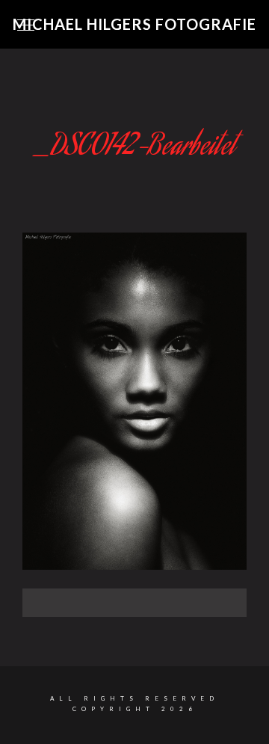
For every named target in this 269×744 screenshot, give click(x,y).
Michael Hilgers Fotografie (134, 24)
